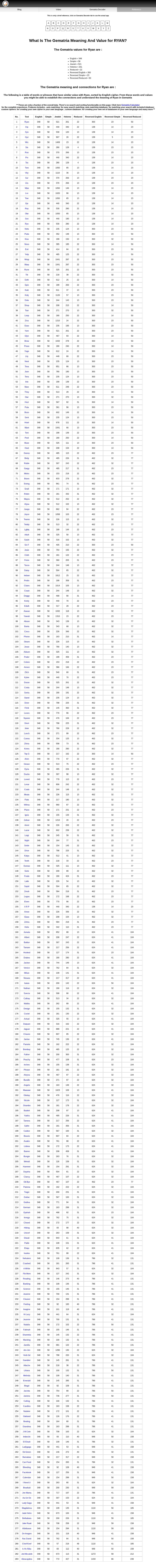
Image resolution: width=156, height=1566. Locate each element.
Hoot (27, 448)
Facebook (26, 1472)
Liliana (27, 1370)
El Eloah (26, 1442)
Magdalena (27, 1508)
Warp (26, 265)
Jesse (26, 647)
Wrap (26, 259)
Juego (26, 509)
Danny (27, 453)
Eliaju (26, 1248)
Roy (27, 208)
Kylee (26, 677)
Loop (27, 316)
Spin (27, 285)
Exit (26, 249)
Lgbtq (26, 530)
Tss (26, 163)
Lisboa (27, 1146)
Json (27, 372)
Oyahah (26, 1212)
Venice (27, 968)
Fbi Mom (27, 1274)
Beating (26, 1421)
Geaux (27, 764)
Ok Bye (27, 1182)
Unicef (27, 1233)
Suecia (27, 993)
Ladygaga (26, 1447)
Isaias (26, 983)
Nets (27, 229)
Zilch (27, 672)
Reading (26, 1279)
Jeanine (26, 1294)
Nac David (26, 1539)
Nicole (27, 1100)
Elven (26, 902)
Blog (19, 9)
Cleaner (26, 1299)
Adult (26, 535)
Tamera (27, 1121)
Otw (27, 214)
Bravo (26, 479)
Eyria (26, 769)
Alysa (26, 504)
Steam (27, 642)
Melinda (26, 1376)
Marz (27, 387)
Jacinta (27, 1391)
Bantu (26, 626)
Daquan (26, 1024)
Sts (26, 147)
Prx (26, 158)
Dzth (27, 280)
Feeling (27, 1304)
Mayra (26, 499)
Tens (27, 377)
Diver (26, 703)
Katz (27, 290)
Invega (27, 1218)
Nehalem (27, 1258)
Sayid (26, 886)
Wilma (26, 805)
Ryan (26, 122)
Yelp (27, 254)
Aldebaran (26, 1528)
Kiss (27, 239)
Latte (27, 881)
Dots (27, 300)
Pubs (26, 234)
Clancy (27, 1177)
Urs (26, 183)
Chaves (26, 1034)
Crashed (26, 1263)
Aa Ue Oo (27, 1498)
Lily (26, 356)
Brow (26, 341)
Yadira (27, 1116)
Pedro (26, 581)
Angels (27, 1085)
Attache (27, 1365)
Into (26, 382)
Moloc (26, 473)
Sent (27, 417)
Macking (26, 1340)
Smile (26, 846)
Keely (26, 601)
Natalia (27, 1325)
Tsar (27, 310)
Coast (26, 591)
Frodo (26, 876)
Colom (27, 662)
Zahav (26, 820)
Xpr (26, 203)
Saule (26, 540)
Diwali (26, 1238)
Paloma (26, 1187)
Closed (27, 1223)
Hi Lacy (27, 1314)
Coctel (27, 1014)
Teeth (26, 861)
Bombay (26, 1049)
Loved (26, 779)
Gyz (27, 137)
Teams (27, 519)
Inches (27, 1065)
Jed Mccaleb (26, 1554)
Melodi (27, 1161)
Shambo (26, 1105)
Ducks (26, 774)
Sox (27, 219)
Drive (26, 851)
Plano (26, 810)
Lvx (26, 193)
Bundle (27, 1080)
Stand (26, 698)
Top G (26, 754)
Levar (26, 784)
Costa (26, 688)
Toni (27, 433)
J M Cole (27, 1432)
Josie (26, 550)
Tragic (26, 1192)
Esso (27, 326)
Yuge (26, 351)
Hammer (26, 1167)
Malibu (27, 1004)
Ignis (27, 815)
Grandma (27, 1426)
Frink (27, 708)
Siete (26, 871)
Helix (26, 927)
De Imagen (27, 1534)
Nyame (27, 718)
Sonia (26, 693)
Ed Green (27, 1452)
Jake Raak (26, 1523)
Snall (26, 489)
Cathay (27, 998)
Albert (26, 937)
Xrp (26, 127)
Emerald (26, 1381)
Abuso (27, 621)
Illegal (26, 1386)
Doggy (27, 596)
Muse (26, 443)
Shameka (27, 1335)
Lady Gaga (27, 1503)
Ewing (26, 484)
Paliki (26, 1243)
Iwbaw (27, 575)
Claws (26, 586)
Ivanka (27, 1253)
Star (27, 397)
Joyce (26, 514)
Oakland (26, 1416)
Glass (26, 917)
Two (27, 168)
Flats (27, 800)
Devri (26, 723)
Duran (26, 682)
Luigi (27, 835)
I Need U (27, 1483)
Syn (27, 132)
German (26, 1207)
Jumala (27, 932)
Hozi (27, 402)
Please (27, 1070)
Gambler (26, 1360)
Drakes (27, 958)
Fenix (26, 560)
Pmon (26, 346)
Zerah (26, 891)
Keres (26, 749)
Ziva (27, 321)
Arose (26, 912)
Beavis (27, 1136)
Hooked (26, 953)
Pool (27, 438)
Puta (27, 407)
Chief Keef (26, 1544)
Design (27, 1009)
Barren (27, 1151)
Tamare (27, 947)
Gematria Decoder (97, 9)
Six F (26, 545)
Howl (26, 423)
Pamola (26, 1044)
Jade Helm (26, 1513)
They (27, 392)
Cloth (26, 555)
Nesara (27, 978)
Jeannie (26, 1319)
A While (26, 1269)
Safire (26, 1126)
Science (26, 1289)
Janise (27, 1039)
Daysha (26, 1172)
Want (27, 428)
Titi (26, 275)
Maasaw (26, 1090)
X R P (26, 907)
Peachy (27, 1060)
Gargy (26, 468)
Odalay (27, 1095)
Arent (26, 825)
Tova (27, 366)
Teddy (26, 524)
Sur (26, 178)
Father (27, 1054)
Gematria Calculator (130, 105)
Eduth (26, 606)
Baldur (27, 942)
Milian (26, 973)
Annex (27, 667)
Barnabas (27, 1457)
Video (58, 9)
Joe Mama (26, 1493)
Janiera (27, 1396)
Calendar (27, 1477)
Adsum (27, 652)
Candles (26, 1406)
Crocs (26, 631)
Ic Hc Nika (26, 1549)
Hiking (27, 1228)
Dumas (27, 866)
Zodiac (27, 1197)
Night (26, 840)
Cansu (27, 738)
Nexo (26, 244)
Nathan (27, 988)
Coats (26, 789)
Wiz (26, 142)
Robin (26, 494)
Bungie (27, 1156)
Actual (26, 1019)
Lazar (26, 830)
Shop (26, 305)
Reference (136, 9)
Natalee (26, 1411)
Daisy (26, 570)
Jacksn (27, 963)
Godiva (27, 1202)
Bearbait (26, 1488)
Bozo (26, 412)
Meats (26, 795)
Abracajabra (26, 1559)
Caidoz (27, 1131)
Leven (26, 713)
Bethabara (26, 1518)
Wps (27, 188)
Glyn (27, 336)
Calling (27, 1401)
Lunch (26, 733)
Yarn (27, 331)
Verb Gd (26, 1355)
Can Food (26, 1462)
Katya (26, 856)
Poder (26, 657)
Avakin (27, 1141)
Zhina (26, 744)
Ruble (26, 463)
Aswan (27, 611)
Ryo (27, 224)
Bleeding (27, 1467)
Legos (26, 896)
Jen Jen (26, 1350)
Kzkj (27, 295)
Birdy (26, 458)
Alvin (27, 759)
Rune (26, 270)
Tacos (26, 565)
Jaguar (27, 1029)
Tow (27, 198)
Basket (27, 1111)
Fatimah (26, 1330)
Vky (26, 173)
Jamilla (27, 1345)
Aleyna (27, 1075)
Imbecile (26, 1437)
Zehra (26, 922)
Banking (26, 1284)
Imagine (26, 1309)
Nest (27, 361)
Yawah (27, 616)
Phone (27, 637)
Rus (27, 152)
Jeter (27, 728)
